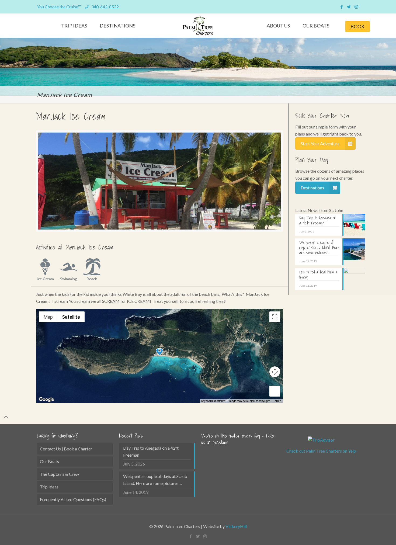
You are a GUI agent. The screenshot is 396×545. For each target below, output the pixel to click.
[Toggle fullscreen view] (274, 316)
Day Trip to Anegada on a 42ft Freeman (151, 451)
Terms (277, 401)
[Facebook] (342, 6)
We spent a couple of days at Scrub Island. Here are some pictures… (155, 480)
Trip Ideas (49, 486)
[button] (159, 352)
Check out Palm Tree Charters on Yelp (321, 450)
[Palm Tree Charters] (198, 26)
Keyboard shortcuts (213, 401)
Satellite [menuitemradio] (71, 317)
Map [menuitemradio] (48, 317)
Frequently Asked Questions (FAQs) (73, 499)
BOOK (357, 26)
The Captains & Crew (59, 474)
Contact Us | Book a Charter (66, 448)
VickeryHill (236, 526)
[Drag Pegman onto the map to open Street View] (274, 391)
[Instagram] (356, 6)
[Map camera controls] (274, 371)
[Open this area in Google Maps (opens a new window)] (46, 399)
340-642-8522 (105, 6)
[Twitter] (349, 6)
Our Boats (49, 461)
